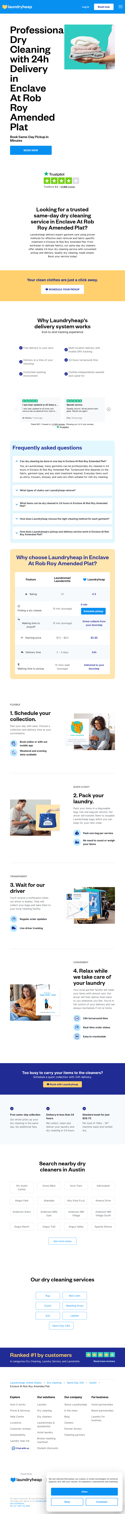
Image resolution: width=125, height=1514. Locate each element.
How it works (17, 1404)
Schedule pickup (93, 611)
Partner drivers (73, 1428)
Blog (67, 1416)
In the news (70, 1410)
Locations (15, 1422)
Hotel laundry (45, 1432)
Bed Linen (74, 1295)
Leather (74, 1315)
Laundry (41, 1404)
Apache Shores (103, 1226)
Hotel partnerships (102, 1404)
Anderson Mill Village (76, 1213)
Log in (85, 6)
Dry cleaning (54, 1382)
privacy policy (43, 1501)
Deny (67, 1502)
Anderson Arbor (22, 1211)
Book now (104, 6)
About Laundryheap (75, 1404)
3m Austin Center (22, 1187)
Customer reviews (20, 1428)
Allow (84, 1491)
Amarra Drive (103, 1200)
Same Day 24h (75, 1382)
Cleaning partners (74, 1434)
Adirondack (103, 1185)
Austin (92, 1382)
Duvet (47, 1305)
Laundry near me (19, 1440)
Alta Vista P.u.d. (76, 1200)
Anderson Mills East (49, 1213)
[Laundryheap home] (17, 7)
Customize (101, 1502)
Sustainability (17, 1434)
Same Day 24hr (61, 1325)
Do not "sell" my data (20, 1506)
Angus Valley (76, 1226)
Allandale (49, 1200)
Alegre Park (22, 1200)
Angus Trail (49, 1226)
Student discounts (47, 1448)
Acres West (49, 1185)
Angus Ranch (21, 1226)
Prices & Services (20, 1410)
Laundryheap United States (25, 1382)
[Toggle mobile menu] (120, 6)
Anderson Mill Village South (103, 1213)
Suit (48, 1315)
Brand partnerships (102, 1410)
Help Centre (17, 1416)
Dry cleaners (44, 1416)
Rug (48, 1295)
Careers (68, 1422)
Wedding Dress (74, 1305)
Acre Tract (76, 1185)
